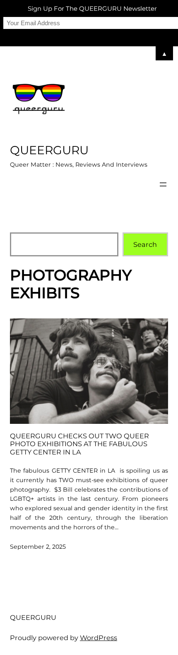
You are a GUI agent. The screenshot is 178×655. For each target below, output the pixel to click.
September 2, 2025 (38, 546)
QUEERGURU (49, 150)
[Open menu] (163, 184)
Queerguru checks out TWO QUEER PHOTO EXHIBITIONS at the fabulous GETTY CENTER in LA (79, 444)
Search (145, 244)
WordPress (98, 637)
